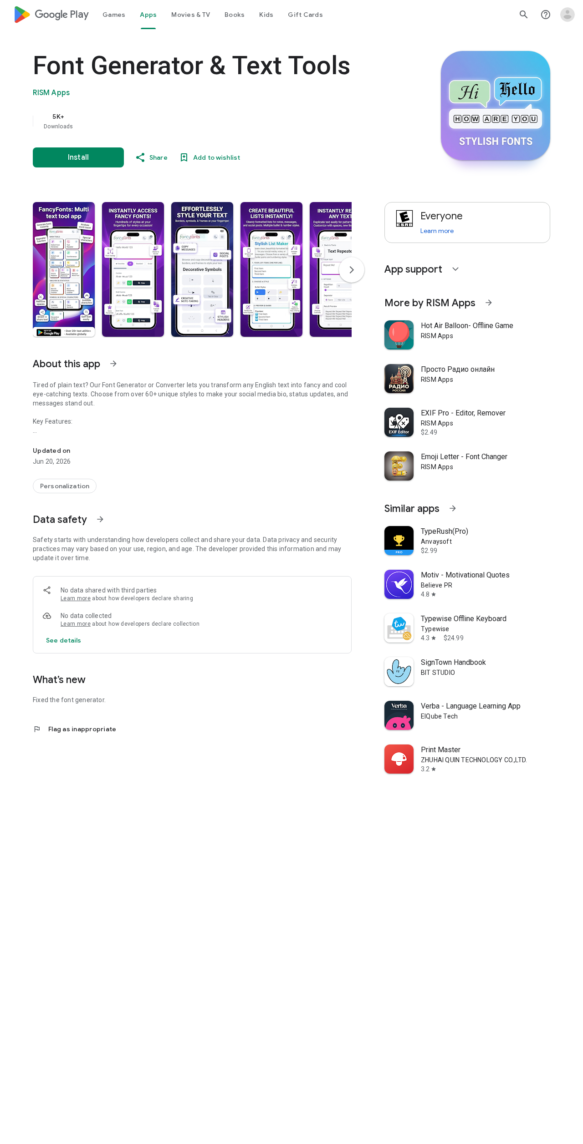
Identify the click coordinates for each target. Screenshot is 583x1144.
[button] (64, 269)
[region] (215, 121)
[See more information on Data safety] (100, 519)
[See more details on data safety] (63, 640)
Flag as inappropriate (74, 729)
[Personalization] (65, 486)
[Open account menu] (567, 14)
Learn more (76, 598)
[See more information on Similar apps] (453, 508)
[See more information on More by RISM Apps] (489, 303)
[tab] (114, 14)
